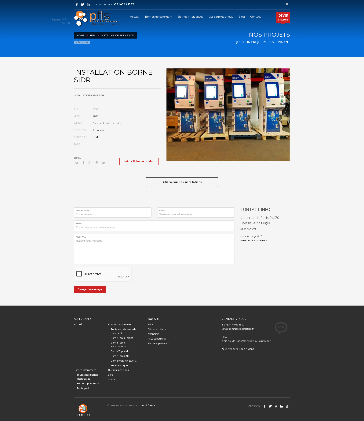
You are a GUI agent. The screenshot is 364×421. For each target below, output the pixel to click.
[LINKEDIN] (88, 4)
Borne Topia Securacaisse (118, 344)
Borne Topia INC (120, 356)
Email (162, 210)
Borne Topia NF (119, 351)
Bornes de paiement (120, 324)
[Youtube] (287, 406)
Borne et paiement (158, 343)
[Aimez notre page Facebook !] (264, 406)
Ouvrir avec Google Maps (239, 349)
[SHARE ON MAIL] (103, 163)
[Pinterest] (276, 406)
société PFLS (148, 405)
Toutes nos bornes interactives (88, 376)
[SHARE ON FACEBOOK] (83, 163)
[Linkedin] (281, 406)
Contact (112, 379)
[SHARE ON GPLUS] (90, 163)
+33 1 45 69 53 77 (124, 4)
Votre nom (82, 210)
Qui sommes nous (118, 370)
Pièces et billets (157, 329)
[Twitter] (82, 4)
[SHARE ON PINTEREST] (97, 163)
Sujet (79, 223)
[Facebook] (77, 4)
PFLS (150, 324)
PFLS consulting (157, 338)
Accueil (78, 324)
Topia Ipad (83, 388)
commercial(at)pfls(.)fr (241, 328)
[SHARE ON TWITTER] (77, 163)
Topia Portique (119, 365)
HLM (95, 137)
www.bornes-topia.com (253, 240)
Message (81, 237)
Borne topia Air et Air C (123, 360)
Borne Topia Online (88, 383)
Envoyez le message (90, 289)
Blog (110, 374)
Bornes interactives (85, 370)
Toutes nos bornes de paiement (123, 331)
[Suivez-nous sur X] (270, 406)
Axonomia (153, 334)
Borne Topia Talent (122, 338)
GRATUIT (283, 17)
